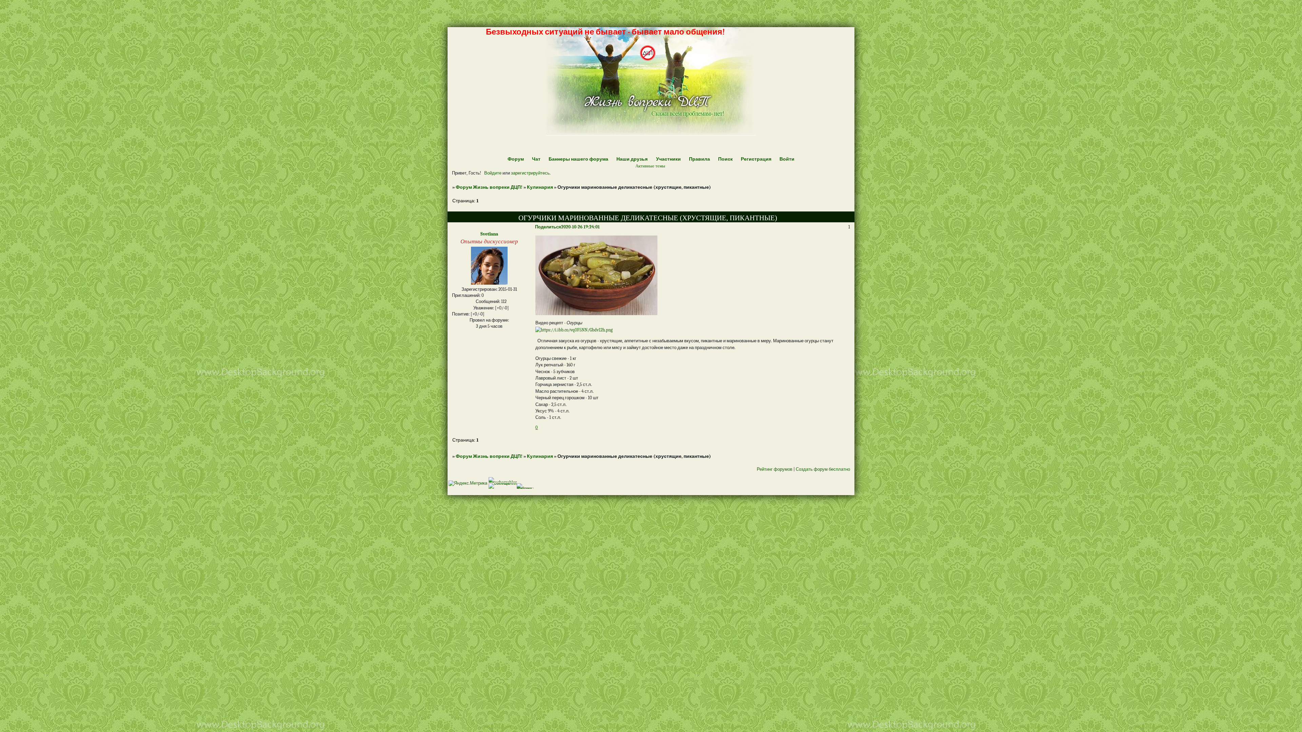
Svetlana (489, 234)
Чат (536, 159)
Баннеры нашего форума (578, 159)
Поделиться (548, 226)
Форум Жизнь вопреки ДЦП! (489, 187)
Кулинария (540, 187)
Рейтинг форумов (774, 469)
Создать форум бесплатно (823, 469)
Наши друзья (632, 159)
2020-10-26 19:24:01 (580, 226)
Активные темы (650, 165)
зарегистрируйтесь (530, 173)
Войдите (492, 173)
